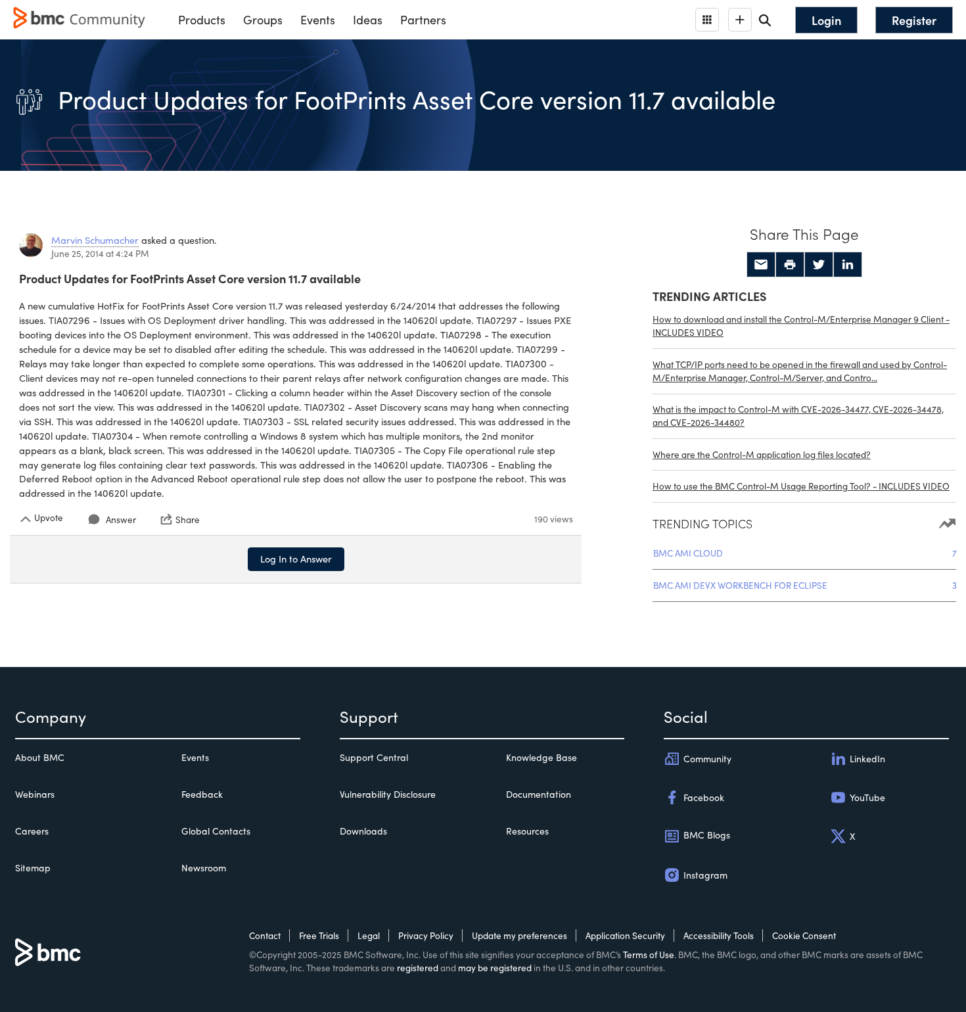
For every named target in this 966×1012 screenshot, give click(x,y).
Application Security (625, 935)
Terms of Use (648, 954)
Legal (368, 935)
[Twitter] (819, 264)
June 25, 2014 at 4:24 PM (100, 253)
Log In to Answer (296, 558)
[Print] (790, 264)
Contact (265, 935)
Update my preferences (519, 935)
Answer (121, 519)
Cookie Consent (804, 935)
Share (187, 519)
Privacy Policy (425, 935)
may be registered (495, 967)
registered (417, 967)
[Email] (761, 264)
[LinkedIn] (848, 264)
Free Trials (319, 935)
